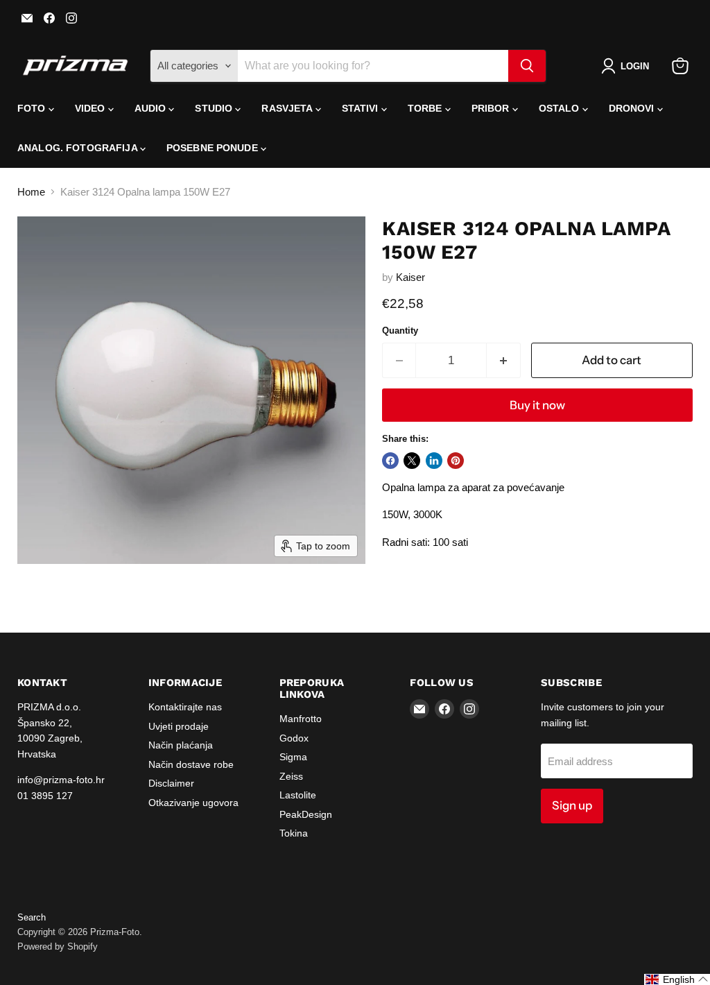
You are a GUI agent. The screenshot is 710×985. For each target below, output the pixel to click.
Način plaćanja (180, 745)
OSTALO (560, 108)
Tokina (293, 833)
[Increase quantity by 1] (504, 360)
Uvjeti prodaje (178, 726)
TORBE (426, 108)
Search (31, 917)
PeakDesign (305, 814)
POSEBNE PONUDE (213, 147)
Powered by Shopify (57, 946)
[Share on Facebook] (390, 460)
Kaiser (410, 277)
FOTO (33, 108)
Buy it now (537, 405)
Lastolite (297, 794)
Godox (294, 738)
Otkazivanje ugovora (193, 802)
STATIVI (361, 108)
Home (31, 192)
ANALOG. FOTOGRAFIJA (78, 147)
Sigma (293, 756)
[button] (628, 66)
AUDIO (152, 108)
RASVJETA (288, 108)
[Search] (527, 66)
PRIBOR (491, 108)
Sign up (572, 805)
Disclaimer (171, 783)
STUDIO (215, 108)
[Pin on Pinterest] (455, 460)
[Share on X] (412, 460)
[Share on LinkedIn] (434, 460)
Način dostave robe (191, 764)
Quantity (400, 330)
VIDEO (91, 108)
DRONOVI (633, 108)
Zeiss (291, 776)
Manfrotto (300, 718)
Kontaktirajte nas (185, 706)
